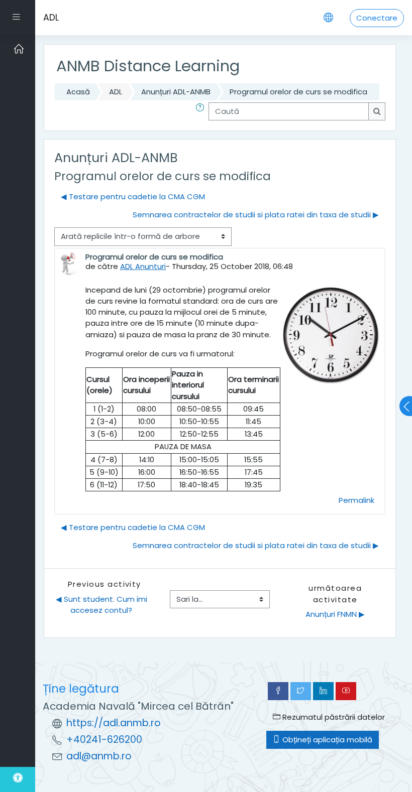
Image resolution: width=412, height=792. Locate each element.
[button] (202, 111)
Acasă (78, 91)
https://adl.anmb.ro (113, 723)
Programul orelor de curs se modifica (298, 91)
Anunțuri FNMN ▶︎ (335, 614)
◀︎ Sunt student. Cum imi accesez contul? (102, 604)
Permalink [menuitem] (356, 500)
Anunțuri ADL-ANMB (176, 91)
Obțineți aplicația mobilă (326, 739)
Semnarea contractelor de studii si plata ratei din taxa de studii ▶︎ (256, 214)
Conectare (376, 18)
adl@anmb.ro (99, 756)
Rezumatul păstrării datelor (332, 717)
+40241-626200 (104, 739)
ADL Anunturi (143, 266)
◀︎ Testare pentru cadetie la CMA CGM (133, 196)
